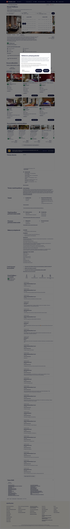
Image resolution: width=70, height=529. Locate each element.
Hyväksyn (46, 70)
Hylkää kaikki (38, 70)
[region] (35, 63)
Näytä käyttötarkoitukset (26, 71)
